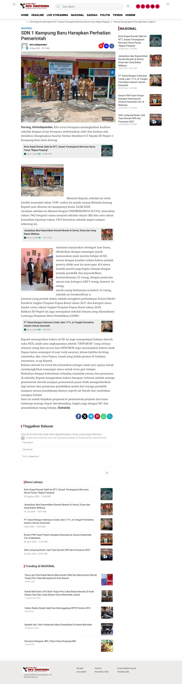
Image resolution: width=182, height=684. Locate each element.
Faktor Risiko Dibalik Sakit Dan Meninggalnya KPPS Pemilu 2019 (57, 608)
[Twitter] (143, 6)
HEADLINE (37, 15)
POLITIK (105, 15)
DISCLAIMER (81, 672)
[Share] (111, 46)
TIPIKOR (118, 15)
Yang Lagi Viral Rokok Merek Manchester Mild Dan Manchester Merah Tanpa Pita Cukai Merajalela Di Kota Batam (61, 576)
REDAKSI (79, 668)
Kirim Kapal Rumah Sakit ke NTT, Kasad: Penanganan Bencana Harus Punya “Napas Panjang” (55, 22)
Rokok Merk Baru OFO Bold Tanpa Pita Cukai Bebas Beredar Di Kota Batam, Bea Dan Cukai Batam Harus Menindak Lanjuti (59, 593)
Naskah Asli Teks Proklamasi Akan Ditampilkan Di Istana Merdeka (58, 624)
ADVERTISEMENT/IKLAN (126, 668)
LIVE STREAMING (57, 15)
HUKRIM (130, 15)
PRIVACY (98, 668)
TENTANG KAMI (123, 672)
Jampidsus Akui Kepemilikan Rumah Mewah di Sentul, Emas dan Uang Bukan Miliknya (60, 232)
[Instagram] (148, 6)
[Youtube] (152, 6)
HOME (25, 15)
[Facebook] (138, 6)
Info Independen (38, 44)
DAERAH (92, 15)
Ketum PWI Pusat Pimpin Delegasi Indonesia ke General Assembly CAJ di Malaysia (131, 100)
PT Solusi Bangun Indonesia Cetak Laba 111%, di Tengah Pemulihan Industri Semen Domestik (59, 324)
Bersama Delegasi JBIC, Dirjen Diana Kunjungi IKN (50, 641)
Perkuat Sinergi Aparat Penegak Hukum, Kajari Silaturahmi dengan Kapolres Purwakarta (137, 22)
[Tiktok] (157, 6)
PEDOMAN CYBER (102, 672)
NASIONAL (77, 15)
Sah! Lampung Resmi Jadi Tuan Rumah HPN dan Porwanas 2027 (131, 118)
